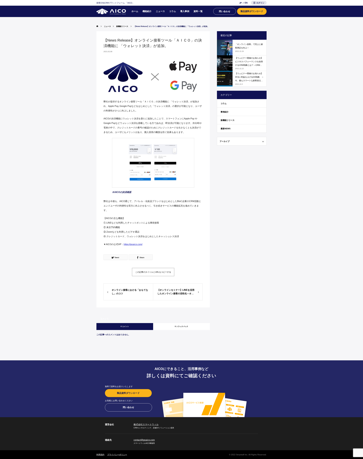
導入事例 (184, 11)
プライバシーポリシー (117, 455)
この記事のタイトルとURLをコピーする (153, 272)
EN (246, 3)
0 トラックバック (181, 326)
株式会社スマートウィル (146, 424)
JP (240, 3)
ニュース (160, 11)
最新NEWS (225, 128)
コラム (172, 11)
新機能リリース (228, 120)
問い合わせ (224, 11)
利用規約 (100, 455)
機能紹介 (147, 11)
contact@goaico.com (144, 440)
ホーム (134, 11)
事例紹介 (225, 112)
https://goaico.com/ (133, 244)
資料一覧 (198, 11)
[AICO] (111, 11)
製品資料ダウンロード (251, 11)
